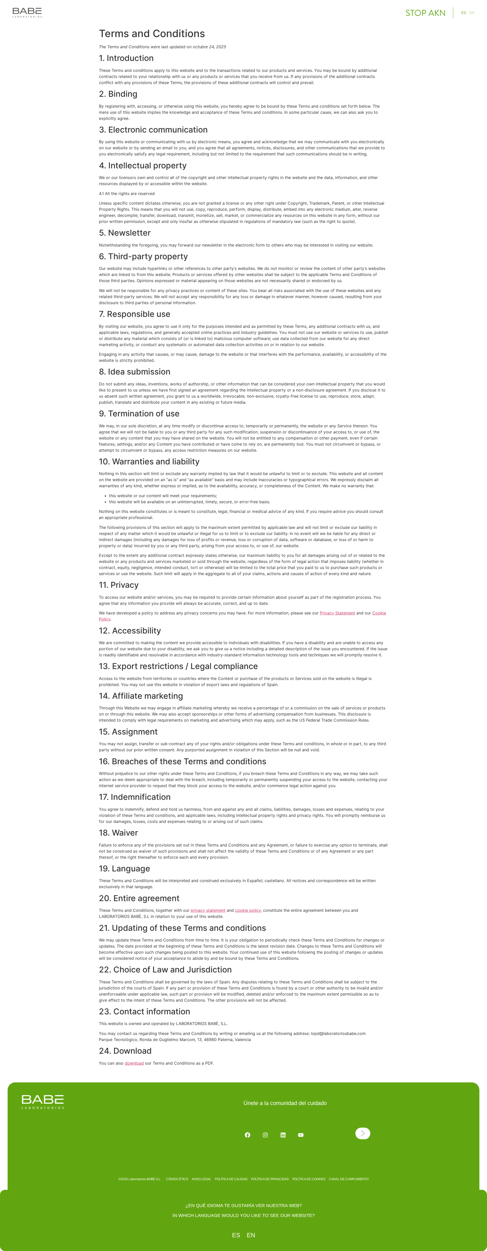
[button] (362, 1133)
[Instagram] (265, 1135)
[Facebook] (247, 1135)
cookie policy (248, 910)
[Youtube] (301, 1135)
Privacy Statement (337, 612)
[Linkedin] (283, 1135)
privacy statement (208, 910)
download (134, 1063)
